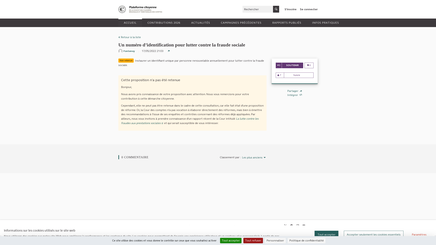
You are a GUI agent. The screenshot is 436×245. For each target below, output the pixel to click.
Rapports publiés (286, 22)
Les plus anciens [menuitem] (252, 157)
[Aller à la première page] (140, 9)
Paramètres (419, 234)
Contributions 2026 (163, 22)
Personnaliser (275, 240)
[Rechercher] (276, 9)
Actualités (200, 22)
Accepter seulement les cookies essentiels (374, 234)
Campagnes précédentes (241, 22)
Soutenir (294, 65)
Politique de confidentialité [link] (306, 240)
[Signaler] (169, 51)
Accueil (130, 22)
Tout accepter (326, 234)
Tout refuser (253, 240)
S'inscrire (291, 9)
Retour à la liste (130, 37)
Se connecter (309, 9)
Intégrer (293, 95)
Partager (293, 91)
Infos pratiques (325, 22)
